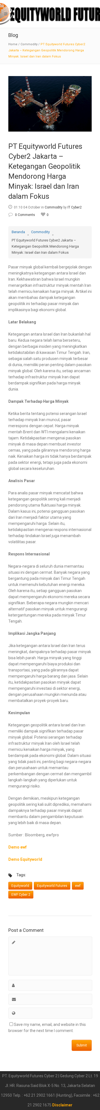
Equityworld (20, 886)
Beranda (18, 232)
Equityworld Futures (52, 886)
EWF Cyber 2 (20, 895)
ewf (78, 886)
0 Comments (25, 215)
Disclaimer (62, 1105)
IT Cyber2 (75, 207)
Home (13, 44)
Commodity (29, 44)
